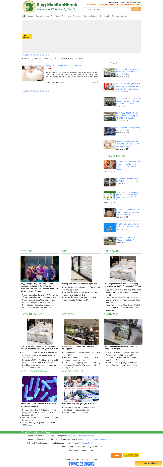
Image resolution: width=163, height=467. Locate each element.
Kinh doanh (104, 16)
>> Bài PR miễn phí (148, 463)
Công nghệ (66, 16)
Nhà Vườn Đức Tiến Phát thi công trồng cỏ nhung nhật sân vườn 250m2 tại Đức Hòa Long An (39, 412)
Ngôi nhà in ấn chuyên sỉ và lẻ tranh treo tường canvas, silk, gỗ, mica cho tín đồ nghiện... (128, 86)
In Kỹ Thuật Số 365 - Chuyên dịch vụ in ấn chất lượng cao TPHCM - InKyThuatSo (127, 115)
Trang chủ (26, 55)
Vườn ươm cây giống (34, 371)
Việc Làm (120, 4)
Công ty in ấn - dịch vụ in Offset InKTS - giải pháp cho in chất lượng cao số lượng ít (128, 71)
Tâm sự (30, 16)
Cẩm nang (77, 16)
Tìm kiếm (136, 9)
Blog (138, 4)
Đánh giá (115, 16)
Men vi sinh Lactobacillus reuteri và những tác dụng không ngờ (38, 405)
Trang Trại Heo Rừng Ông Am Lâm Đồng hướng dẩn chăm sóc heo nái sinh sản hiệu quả (123, 299)
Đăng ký (117, 455)
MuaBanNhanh (91, 4)
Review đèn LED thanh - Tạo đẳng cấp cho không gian (80, 347)
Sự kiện (124, 16)
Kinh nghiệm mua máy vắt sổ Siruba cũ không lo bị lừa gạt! (120, 347)
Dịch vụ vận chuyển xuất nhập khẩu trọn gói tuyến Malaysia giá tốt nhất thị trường (128, 211)
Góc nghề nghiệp (42, 16)
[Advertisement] (86, 36)
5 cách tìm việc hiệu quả (73, 413)
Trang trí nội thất (32, 314)
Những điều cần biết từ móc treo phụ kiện (79, 284)
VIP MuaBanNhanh (85, 443)
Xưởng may (111, 314)
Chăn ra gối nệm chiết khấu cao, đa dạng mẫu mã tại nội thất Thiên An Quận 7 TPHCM (122, 285)
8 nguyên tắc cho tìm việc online (77, 407)
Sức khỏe (26, 251)
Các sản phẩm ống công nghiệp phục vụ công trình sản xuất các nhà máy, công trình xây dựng (82, 365)
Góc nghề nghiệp (72, 371)
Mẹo (64, 251)
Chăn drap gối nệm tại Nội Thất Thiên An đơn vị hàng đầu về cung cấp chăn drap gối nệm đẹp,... (40, 354)
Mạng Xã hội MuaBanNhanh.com (81, 436)
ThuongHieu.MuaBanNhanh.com (100, 439)
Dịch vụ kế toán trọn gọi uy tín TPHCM (78, 404)
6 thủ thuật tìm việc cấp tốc (74, 410)
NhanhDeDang (130, 4)
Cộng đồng (55, 16)
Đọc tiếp (96, 82)
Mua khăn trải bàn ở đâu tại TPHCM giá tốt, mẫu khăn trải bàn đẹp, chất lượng (127, 143)
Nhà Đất (111, 4)
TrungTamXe (103, 4)
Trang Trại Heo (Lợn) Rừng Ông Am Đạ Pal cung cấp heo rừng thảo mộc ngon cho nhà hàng (123, 307)
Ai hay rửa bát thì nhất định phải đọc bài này (63, 66)
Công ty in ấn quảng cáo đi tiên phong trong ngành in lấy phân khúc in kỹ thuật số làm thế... (128, 100)
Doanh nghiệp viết (91, 16)
